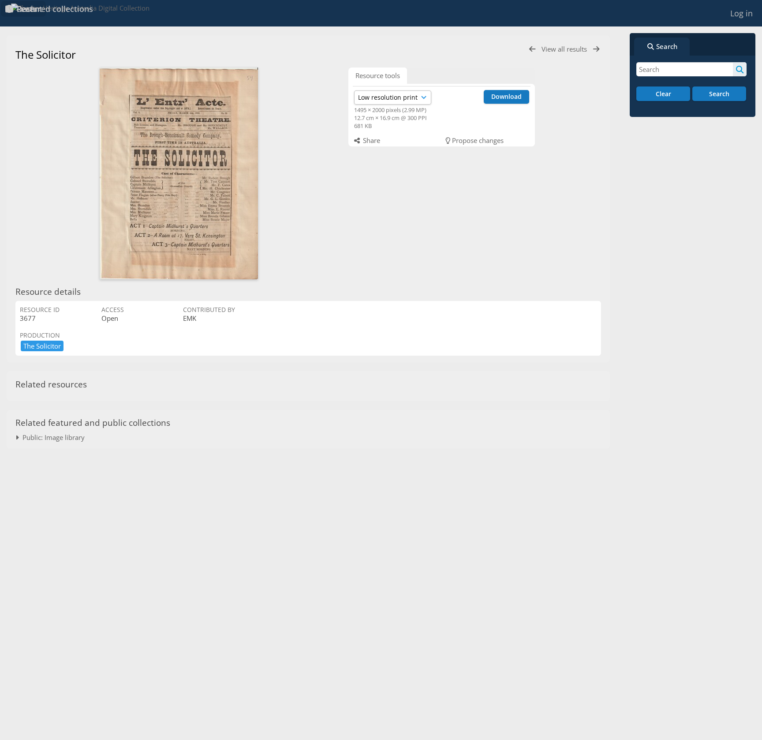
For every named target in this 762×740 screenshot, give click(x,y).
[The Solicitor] (178, 173)
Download (506, 96)
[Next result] (596, 49)
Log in (741, 13)
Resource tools (377, 75)
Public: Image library (52, 437)
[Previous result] (532, 49)
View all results (565, 49)
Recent (28, 9)
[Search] (740, 69)
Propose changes (477, 140)
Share (370, 140)
